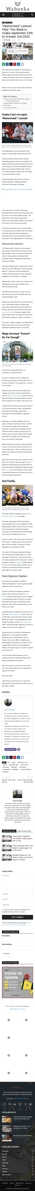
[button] (3, 14)
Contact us (28, 1183)
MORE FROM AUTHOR (24, 831)
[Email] (18, 749)
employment (14, 767)
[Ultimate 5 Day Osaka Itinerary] (7, 1138)
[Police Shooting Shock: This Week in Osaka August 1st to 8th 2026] (7, 848)
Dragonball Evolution (14, 614)
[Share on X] (11, 64)
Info (3, 22)
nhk (9, 762)
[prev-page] (3, 864)
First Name (6, 936)
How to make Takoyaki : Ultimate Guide (25, 781)
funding (5, 764)
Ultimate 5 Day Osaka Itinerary (8, 781)
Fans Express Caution (10, 107)
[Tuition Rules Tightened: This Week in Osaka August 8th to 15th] (7, 838)
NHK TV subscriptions (14, 396)
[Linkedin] (15, 1104)
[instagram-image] (9, 1020)
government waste (13, 764)
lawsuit (13, 762)
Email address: (7, 944)
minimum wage (24, 764)
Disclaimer (5, 1183)
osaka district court (22, 762)
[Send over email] (3, 64)
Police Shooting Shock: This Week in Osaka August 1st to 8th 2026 (23, 848)
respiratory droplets (8, 312)
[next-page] (6, 864)
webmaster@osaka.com (21, 1098)
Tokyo (8, 470)
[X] (25, 1104)
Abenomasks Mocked (13, 101)
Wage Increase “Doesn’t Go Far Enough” (15, 103)
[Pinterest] (20, 1104)
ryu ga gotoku (22, 767)
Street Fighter (24, 622)
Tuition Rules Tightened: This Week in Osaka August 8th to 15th (22, 838)
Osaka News (9, 22)
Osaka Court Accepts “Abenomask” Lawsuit (16, 99)
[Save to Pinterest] (14, 64)
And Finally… (7, 105)
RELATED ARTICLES (9, 831)
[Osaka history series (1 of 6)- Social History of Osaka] (7, 1128)
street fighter (15, 769)
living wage (6, 767)
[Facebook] (4, 1104)
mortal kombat (6, 769)
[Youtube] (31, 1104)
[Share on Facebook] (7, 64)
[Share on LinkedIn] (18, 64)
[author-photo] (17, 798)
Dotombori (18, 562)
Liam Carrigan (7, 40)
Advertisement (20, 1183)
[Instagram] (10, 1104)
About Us (17, 1185)
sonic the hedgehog (25, 769)
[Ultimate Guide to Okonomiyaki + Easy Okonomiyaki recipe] (7, 1119)
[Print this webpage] (22, 64)
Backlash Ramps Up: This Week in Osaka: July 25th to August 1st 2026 (23, 857)
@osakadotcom (17, 1009)
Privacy (12, 1183)
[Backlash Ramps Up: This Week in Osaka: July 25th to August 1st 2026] (7, 857)
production (5, 771)
